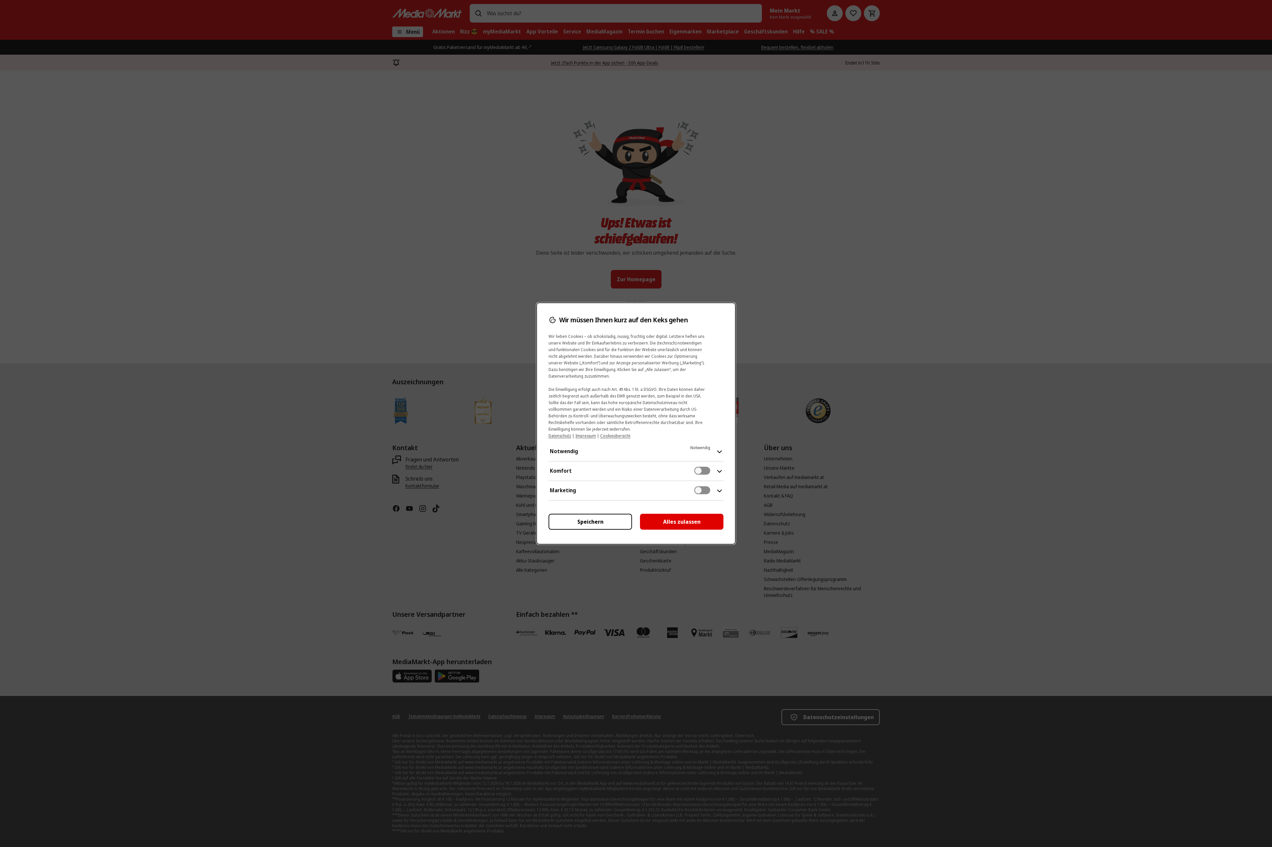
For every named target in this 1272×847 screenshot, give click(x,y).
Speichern (590, 521)
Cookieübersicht (615, 436)
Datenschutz (560, 436)
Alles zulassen (682, 521)
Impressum (585, 436)
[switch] (702, 471)
